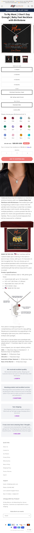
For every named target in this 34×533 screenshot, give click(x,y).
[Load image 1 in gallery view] (8, 59)
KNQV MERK (15, 530)
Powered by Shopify (20, 530)
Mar (21, 121)
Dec (29, 138)
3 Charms (17, 79)
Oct (13, 138)
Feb (13, 121)
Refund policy (6, 461)
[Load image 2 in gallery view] (17, 59)
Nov (21, 138)
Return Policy (6, 464)
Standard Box (17, 105)
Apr (29, 121)
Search (5, 475)
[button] (2, 6)
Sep (5, 138)
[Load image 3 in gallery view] (25, 59)
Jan (5, 121)
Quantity (17, 150)
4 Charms (17, 84)
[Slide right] (31, 59)
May (5, 129)
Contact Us (6, 450)
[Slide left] (3, 59)
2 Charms (17, 74)
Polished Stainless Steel (17, 92)
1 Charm (16, 69)
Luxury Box (17, 110)
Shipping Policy (7, 468)
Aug (29, 129)
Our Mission (6, 453)
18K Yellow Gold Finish (17, 97)
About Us (5, 446)
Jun (13, 129)
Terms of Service (7, 471)
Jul (21, 129)
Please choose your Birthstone (13, 114)
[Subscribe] (29, 516)
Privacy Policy (6, 457)
